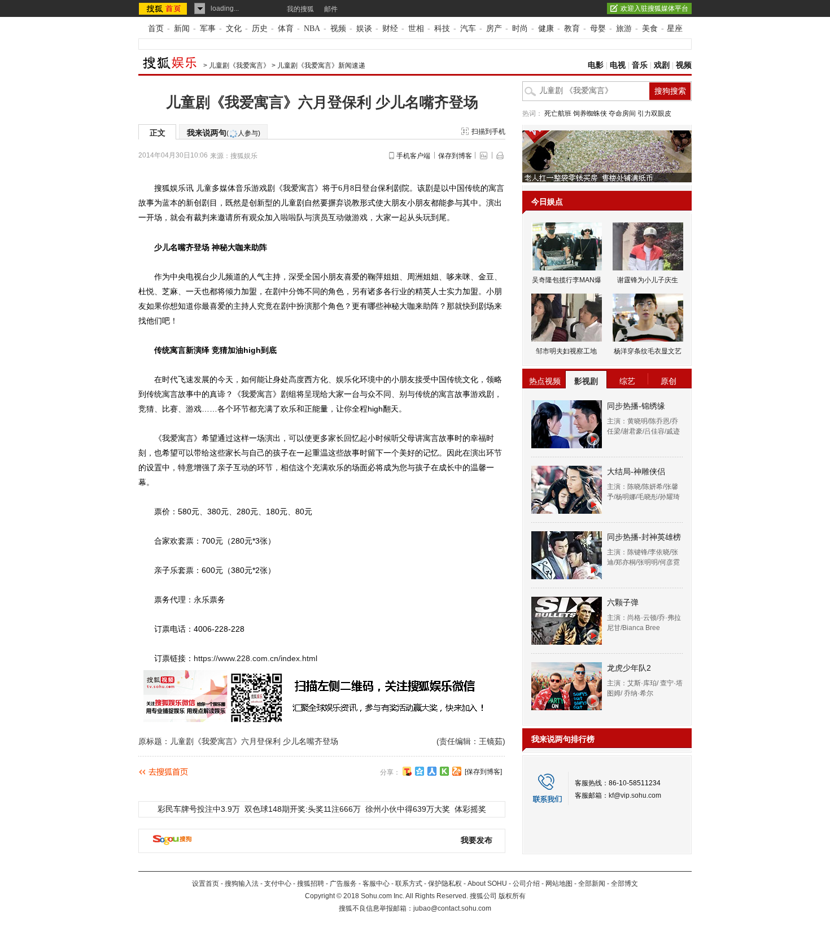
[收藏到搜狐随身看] (444, 771)
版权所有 (512, 896)
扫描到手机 (488, 131)
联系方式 (408, 883)
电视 (618, 65)
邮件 (331, 9)
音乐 (640, 65)
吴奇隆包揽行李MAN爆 (566, 280)
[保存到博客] (483, 772)
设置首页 (205, 883)
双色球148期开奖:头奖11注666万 (302, 809)
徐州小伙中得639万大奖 (407, 809)
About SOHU (487, 883)
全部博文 (624, 883)
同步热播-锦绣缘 (636, 405)
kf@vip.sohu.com (635, 795)
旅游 (624, 28)
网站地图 (559, 883)
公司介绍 (526, 883)
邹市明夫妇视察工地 (566, 351)
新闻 (182, 28)
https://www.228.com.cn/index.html (255, 658)
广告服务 (343, 883)
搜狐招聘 (310, 883)
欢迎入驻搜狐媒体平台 (654, 8)
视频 (338, 28)
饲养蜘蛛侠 (590, 113)
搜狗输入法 (242, 883)
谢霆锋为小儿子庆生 (647, 280)
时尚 (520, 28)
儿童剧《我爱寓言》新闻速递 (321, 65)
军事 (208, 28)
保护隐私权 (445, 883)
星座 (675, 28)
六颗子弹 (623, 602)
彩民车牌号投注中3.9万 (199, 809)
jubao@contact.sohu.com (452, 908)
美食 (650, 28)
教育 (572, 28)
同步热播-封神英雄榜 (644, 536)
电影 (596, 65)
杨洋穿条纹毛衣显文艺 (648, 351)
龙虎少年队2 (629, 667)
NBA (312, 28)
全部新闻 (591, 883)
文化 (234, 28)
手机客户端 (413, 156)
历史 (260, 28)
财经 (390, 28)
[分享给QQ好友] (419, 771)
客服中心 (376, 883)
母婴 (598, 28)
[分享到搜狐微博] (407, 771)
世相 (416, 28)
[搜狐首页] (164, 8)
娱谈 (364, 28)
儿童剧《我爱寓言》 (239, 65)
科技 (442, 28)
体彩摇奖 (470, 809)
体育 (286, 28)
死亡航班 (557, 113)
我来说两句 (223, 132)
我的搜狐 (300, 9)
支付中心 (277, 883)
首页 (156, 28)
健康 (546, 28)
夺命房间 (622, 113)
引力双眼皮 (654, 113)
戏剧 (662, 65)
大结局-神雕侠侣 (636, 471)
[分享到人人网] (431, 771)
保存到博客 (455, 156)
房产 (494, 28)
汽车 (468, 28)
